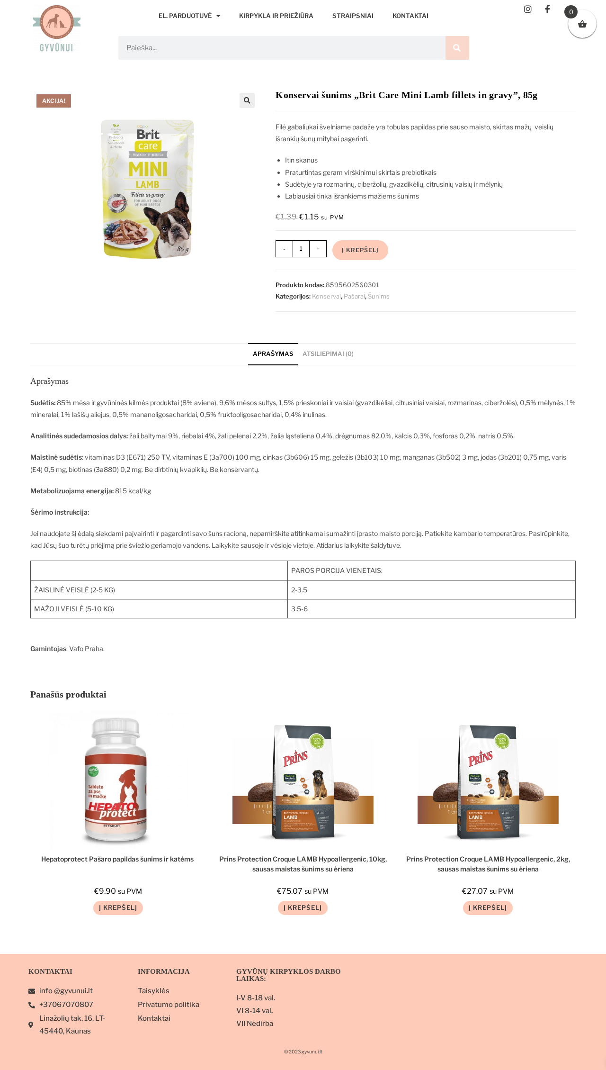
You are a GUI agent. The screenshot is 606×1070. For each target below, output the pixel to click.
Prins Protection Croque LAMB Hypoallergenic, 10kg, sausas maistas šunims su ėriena (303, 863)
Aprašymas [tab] (273, 353)
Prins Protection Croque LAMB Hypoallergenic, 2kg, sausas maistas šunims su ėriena (488, 863)
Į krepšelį (360, 250)
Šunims (379, 296)
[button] (247, 100)
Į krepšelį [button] (118, 907)
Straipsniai (353, 15)
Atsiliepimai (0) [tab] (328, 353)
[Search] (457, 48)
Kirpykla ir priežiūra (276, 15)
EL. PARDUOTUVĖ (185, 15)
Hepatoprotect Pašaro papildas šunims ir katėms (118, 859)
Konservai (326, 296)
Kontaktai (410, 15)
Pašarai (354, 296)
